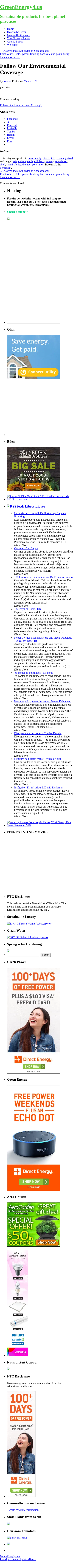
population (61, 161)
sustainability (14, 164)
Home (10, 28)
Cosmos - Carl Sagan (26, 548)
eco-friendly (34, 158)
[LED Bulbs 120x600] (17, 1355)
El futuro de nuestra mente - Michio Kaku (37, 758)
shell (2, 164)
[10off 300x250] (33, 490)
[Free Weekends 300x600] (33, 1072)
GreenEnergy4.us (21, 7)
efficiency (39, 161)
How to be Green (17, 31)
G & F (46, 158)
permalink (5, 167)
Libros (40, 506)
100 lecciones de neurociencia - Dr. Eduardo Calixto (43, 577)
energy (50, 161)
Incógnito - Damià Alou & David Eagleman (38, 787)
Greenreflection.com (18, 35)
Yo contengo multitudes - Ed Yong (33, 672)
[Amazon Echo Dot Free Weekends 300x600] (33, 1190)
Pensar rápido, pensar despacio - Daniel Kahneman (42, 701)
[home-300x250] (33, 378)
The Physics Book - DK (27, 608)
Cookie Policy (15, 41)
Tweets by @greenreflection (23, 1509)
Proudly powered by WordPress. (18, 1559)
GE (53, 158)
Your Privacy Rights (18, 38)
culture (22, 161)
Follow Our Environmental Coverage (21, 105)
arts (15, 161)
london (7, 81)
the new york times (33, 164)
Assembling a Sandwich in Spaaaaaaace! (24, 50)
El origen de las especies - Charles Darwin (37, 733)
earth (30, 161)
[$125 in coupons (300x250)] (33, 1245)
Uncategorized (65, 158)
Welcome (12, 44)
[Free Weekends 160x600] (21, 1496)
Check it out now (17, 211)
